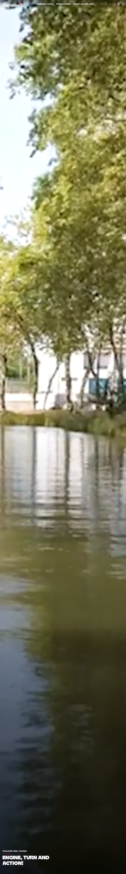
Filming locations (63, 4)
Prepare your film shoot (84, 4)
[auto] (118, 4)
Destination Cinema (45, 4)
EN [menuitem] (110, 4)
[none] (110, 4)
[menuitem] (110, 4)
